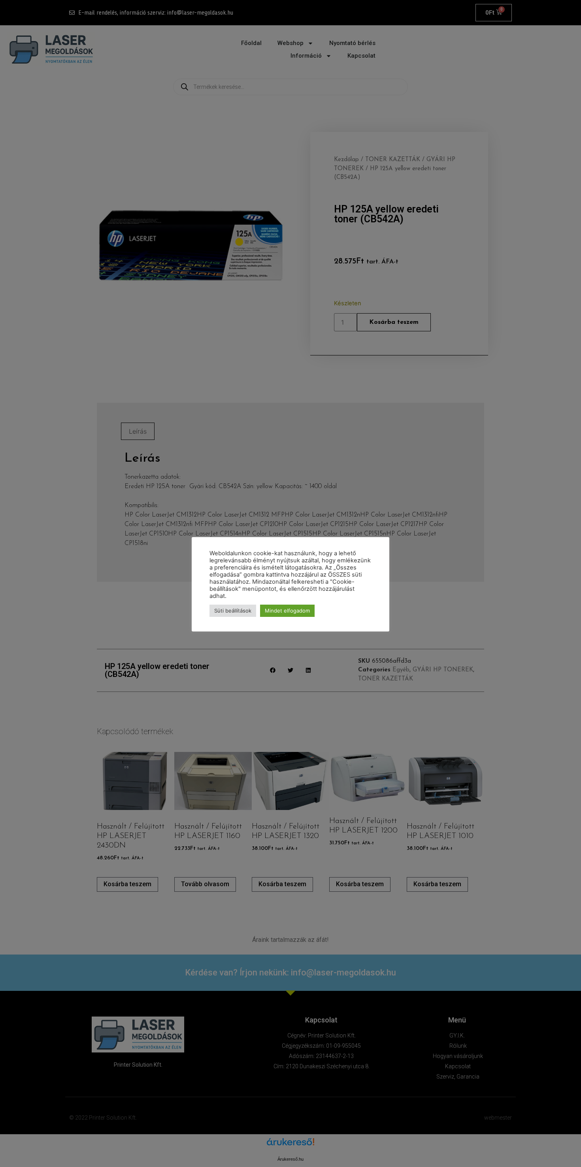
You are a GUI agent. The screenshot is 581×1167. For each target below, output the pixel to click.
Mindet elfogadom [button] (287, 610)
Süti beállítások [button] (232, 610)
